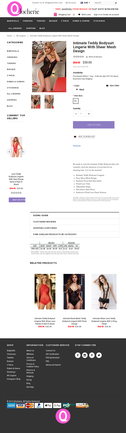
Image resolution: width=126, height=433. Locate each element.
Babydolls (13, 21)
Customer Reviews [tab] (44, 222)
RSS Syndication (53, 358)
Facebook (78, 355)
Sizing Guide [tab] (40, 215)
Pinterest (77, 146)
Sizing (29, 380)
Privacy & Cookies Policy (32, 365)
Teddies (41, 21)
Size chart (114, 86)
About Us (30, 351)
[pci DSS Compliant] (68, 405)
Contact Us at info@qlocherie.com (47, 3)
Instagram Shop (13, 379)
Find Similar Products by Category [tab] (55, 234)
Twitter (99, 355)
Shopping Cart (66, 15)
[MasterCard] (29, 405)
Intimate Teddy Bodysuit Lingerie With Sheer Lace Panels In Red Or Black (44, 321)
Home (9, 36)
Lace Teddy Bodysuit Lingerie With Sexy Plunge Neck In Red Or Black (16, 179)
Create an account (111, 15)
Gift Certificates (52, 354)
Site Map (30, 387)
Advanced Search (53, 365)
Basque (53, 21)
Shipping (29, 376)
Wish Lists (86, 15)
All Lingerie (15, 28)
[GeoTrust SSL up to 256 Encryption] (82, 405)
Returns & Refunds (30, 371)
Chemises (28, 21)
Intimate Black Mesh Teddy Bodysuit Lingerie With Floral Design (74, 321)
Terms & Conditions (31, 359)
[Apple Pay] (48, 405)
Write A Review (95, 57)
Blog (28, 383)
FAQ (47, 361)
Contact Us (50, 351)
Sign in (97, 15)
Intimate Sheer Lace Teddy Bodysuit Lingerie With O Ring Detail (104, 321)
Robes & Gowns (81, 21)
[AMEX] (11, 405)
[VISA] (20, 405)
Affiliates (30, 354)
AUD (85, 3)
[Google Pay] (57, 405)
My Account (71, 3)
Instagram (85, 355)
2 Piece (65, 21)
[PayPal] (39, 405)
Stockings (99, 21)
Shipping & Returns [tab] (45, 228)
